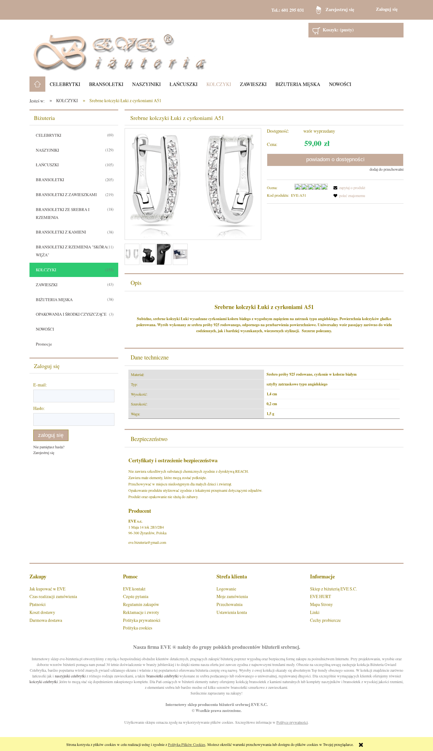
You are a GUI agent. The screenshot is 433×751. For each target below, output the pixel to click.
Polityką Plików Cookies (186, 744)
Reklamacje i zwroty (141, 612)
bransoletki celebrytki (162, 675)
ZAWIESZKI (46, 284)
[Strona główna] (119, 48)
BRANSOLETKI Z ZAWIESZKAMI (66, 194)
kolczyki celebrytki (43, 681)
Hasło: (39, 408)
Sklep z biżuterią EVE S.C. (333, 589)
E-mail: (40, 385)
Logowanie (226, 589)
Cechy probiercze (325, 620)
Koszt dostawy (42, 612)
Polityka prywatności (141, 620)
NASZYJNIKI (47, 150)
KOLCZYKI (46, 270)
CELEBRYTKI (48, 135)
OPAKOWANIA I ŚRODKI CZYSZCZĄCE (71, 314)
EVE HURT (320, 596)
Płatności (37, 604)
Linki (315, 612)
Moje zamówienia (232, 596)
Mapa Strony (321, 604)
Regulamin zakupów (141, 604)
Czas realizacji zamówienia (53, 596)
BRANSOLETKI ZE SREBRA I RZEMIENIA (62, 213)
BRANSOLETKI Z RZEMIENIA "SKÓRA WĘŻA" (71, 251)
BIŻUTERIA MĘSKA (54, 299)
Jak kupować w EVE (47, 589)
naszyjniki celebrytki (70, 675)
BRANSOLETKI (50, 179)
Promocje (44, 344)
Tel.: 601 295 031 (287, 10)
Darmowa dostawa (45, 620)
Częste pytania (135, 596)
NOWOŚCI (45, 329)
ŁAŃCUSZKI (47, 165)
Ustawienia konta (232, 612)
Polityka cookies (137, 628)
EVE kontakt (134, 589)
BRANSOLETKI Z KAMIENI (61, 232)
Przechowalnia (229, 604)
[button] (348, 187)
